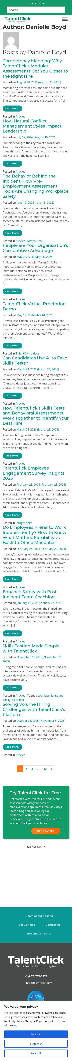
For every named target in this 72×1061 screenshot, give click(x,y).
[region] (36, 1031)
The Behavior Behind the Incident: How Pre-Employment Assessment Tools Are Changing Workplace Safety (36, 186)
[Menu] (65, 19)
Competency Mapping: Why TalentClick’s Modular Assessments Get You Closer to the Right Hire (35, 68)
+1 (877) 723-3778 (36, 976)
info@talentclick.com (39, 982)
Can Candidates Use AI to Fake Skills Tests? (35, 360)
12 (45, 769)
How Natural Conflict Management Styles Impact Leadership (32, 126)
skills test (18, 700)
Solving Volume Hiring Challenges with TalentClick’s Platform (34, 709)
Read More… (13, 108)
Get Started (46, 830)
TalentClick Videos (27, 353)
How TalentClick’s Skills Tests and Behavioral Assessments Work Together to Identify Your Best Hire (36, 415)
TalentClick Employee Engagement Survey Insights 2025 (33, 473)
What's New (34, 241)
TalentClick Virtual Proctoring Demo (34, 306)
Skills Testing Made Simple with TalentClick (31, 648)
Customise (36, 1043)
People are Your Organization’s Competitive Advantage (35, 248)
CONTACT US (36, 3)
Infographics (24, 523)
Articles (20, 116)
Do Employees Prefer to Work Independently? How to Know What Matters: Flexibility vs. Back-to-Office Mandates (34, 535)
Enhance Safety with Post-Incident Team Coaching (30, 594)
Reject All (36, 1053)
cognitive (44, 696)
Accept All (36, 1034)
